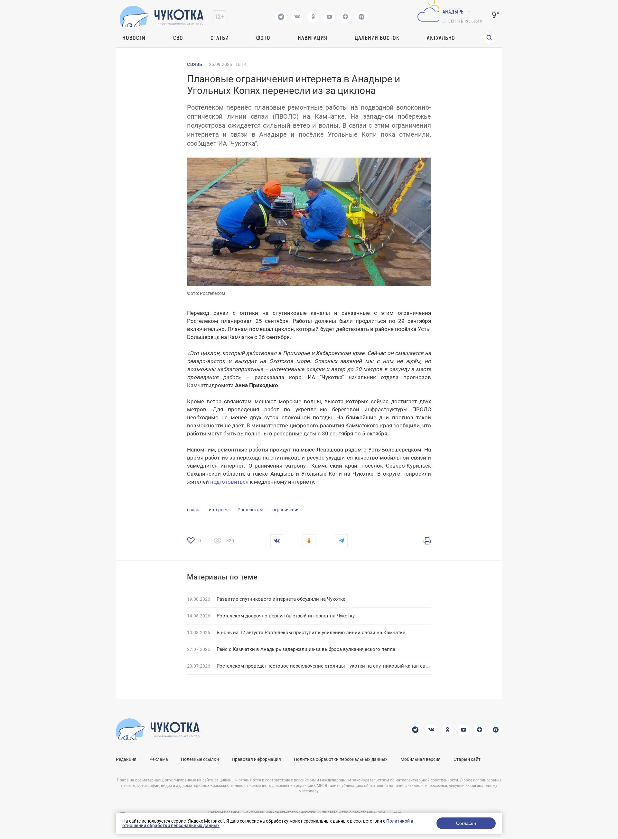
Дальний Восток (377, 37)
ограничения (286, 509)
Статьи (220, 37)
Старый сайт (467, 759)
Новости (133, 37)
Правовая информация (256, 759)
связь (193, 509)
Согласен (466, 823)
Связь (194, 64)
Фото (263, 37)
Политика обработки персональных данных (341, 759)
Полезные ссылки (200, 759)
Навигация (312, 37)
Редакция (126, 759)
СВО (178, 37)
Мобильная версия (420, 759)
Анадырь (453, 11)
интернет (218, 509)
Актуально (441, 37)
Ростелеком (250, 509)
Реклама (158, 759)
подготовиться (229, 482)
